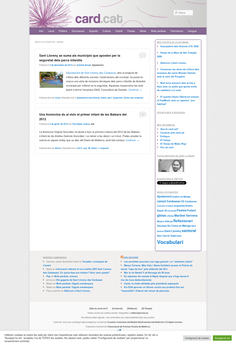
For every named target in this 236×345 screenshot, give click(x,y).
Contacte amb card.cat (172, 132)
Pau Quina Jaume (81, 123)
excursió (172, 210)
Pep (48, 276)
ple (171, 221)
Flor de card (166, 147)
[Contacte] (117, 308)
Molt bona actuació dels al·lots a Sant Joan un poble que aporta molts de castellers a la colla (177, 86)
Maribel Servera (185, 215)
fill (89, 148)
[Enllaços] (132, 308)
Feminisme (177, 31)
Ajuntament (164, 196)
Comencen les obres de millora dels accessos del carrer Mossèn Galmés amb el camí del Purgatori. (178, 73)
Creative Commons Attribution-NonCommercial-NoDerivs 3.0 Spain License (144, 322)
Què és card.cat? (169, 129)
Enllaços (165, 136)
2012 (79, 148)
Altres (143, 31)
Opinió (119, 31)
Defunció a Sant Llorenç (173, 62)
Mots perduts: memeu (66, 276)
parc (109, 97)
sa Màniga (185, 225)
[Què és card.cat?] (98, 308)
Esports (93, 31)
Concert (161, 205)
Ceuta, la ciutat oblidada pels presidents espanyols (151, 283)
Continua (135, 89)
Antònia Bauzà (84, 65)
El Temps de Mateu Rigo (173, 143)
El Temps (165, 140)
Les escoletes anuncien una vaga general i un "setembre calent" (158, 261)
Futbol (191, 210)
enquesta (179, 205)
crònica (169, 205)
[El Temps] (147, 308)
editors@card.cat (139, 312)
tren (179, 235)
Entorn (189, 205)
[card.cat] (98, 21)
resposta (103, 148)
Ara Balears (131, 257)
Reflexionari (183, 220)
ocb (167, 221)
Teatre (173, 235)
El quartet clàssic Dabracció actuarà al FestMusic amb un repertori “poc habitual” (178, 100)
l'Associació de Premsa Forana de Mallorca (128, 326)
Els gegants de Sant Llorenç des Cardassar (79, 279)
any (85, 148)
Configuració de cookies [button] (197, 338)
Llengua (192, 31)
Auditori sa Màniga (181, 196)
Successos (78, 31)
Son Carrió (163, 235)
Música (160, 221)
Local (51, 31)
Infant (103, 97)
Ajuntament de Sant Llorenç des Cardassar (91, 72)
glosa (161, 215)
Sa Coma (172, 225)
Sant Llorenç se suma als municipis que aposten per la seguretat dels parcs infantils (79, 57)
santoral (189, 230)
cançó (161, 201)
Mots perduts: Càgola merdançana (74, 283)
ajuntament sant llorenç (88, 97)
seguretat (117, 97)
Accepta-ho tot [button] (222, 338)
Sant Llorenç (172, 231)
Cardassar (173, 201)
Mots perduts (158, 31)
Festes (131, 31)
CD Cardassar (189, 201)
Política (63, 31)
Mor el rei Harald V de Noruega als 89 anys (147, 272)
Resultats (162, 225)
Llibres (170, 215)
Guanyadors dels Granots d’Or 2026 (179, 46)
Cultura (107, 31)
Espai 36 (162, 210)
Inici (41, 31)
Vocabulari (170, 241)
